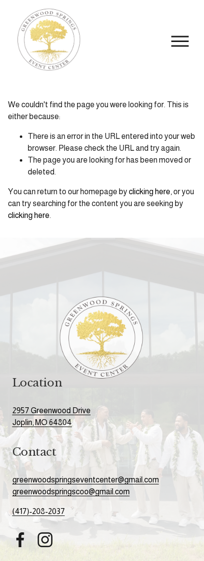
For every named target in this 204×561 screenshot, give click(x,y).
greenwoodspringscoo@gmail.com (71, 491)
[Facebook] (20, 540)
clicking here (149, 191)
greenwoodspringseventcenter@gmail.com (85, 479)
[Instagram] (45, 540)
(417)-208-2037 (38, 511)
